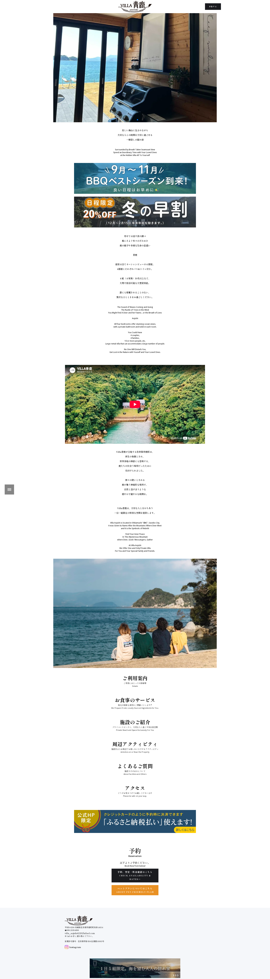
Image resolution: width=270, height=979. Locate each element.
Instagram (75, 947)
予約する (213, 6)
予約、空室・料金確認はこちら (135, 875)
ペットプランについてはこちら (135, 890)
